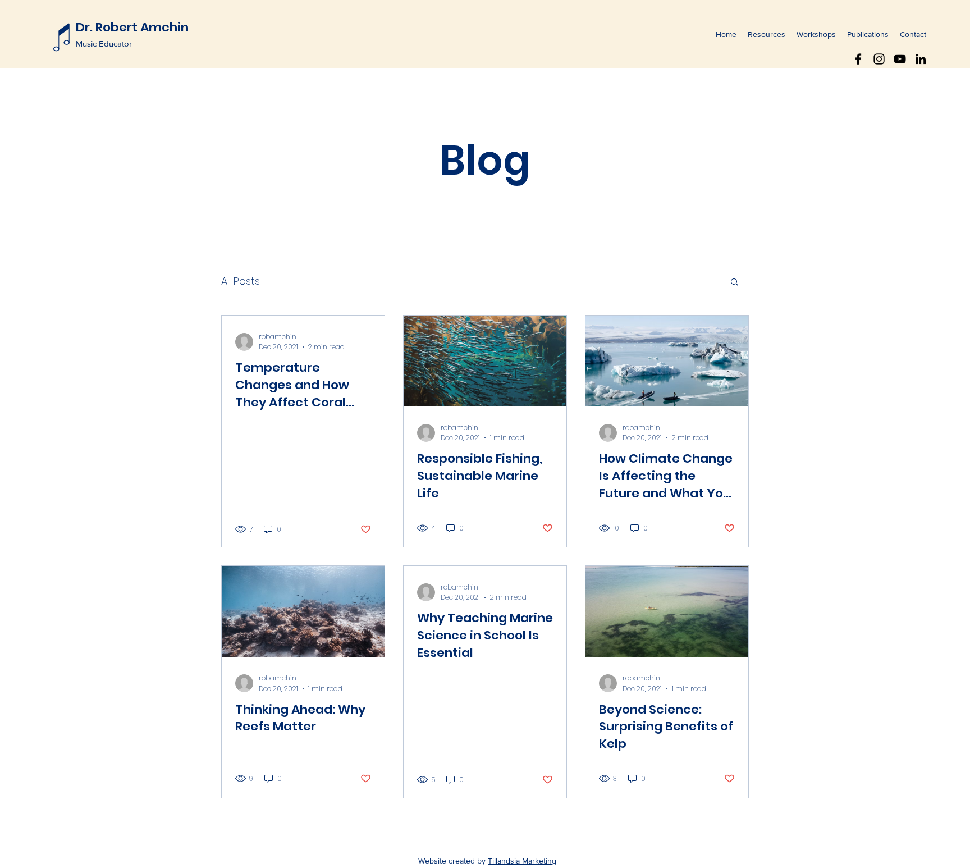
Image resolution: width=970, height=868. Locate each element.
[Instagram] (879, 59)
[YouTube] (900, 59)
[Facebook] (858, 59)
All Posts (240, 281)
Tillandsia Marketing (522, 860)
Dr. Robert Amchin (132, 27)
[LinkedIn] (920, 59)
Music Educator (104, 43)
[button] (734, 283)
